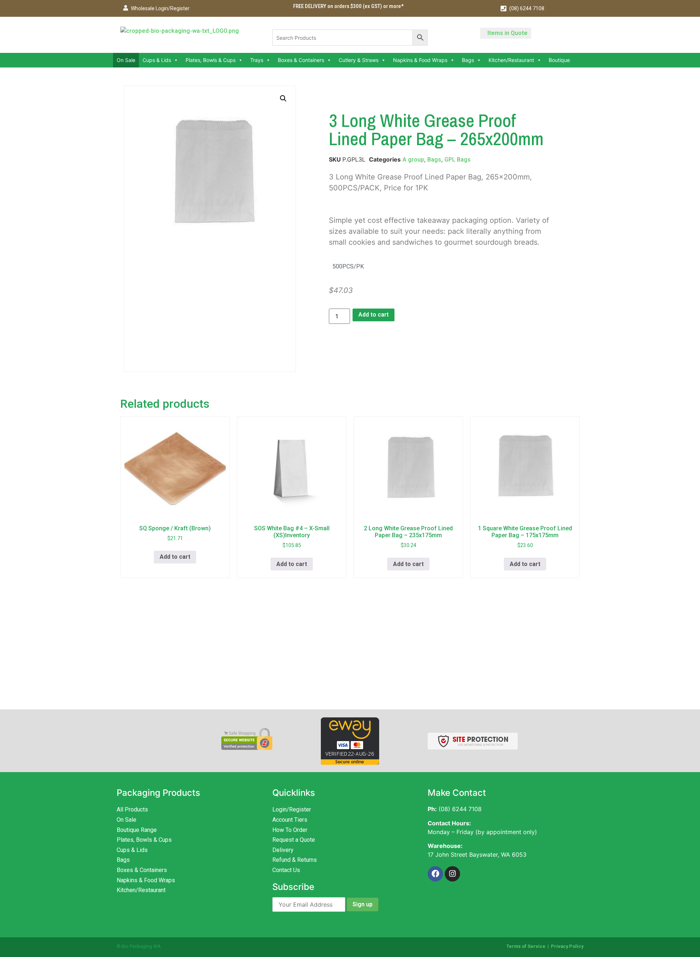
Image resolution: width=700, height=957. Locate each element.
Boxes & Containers (301, 60)
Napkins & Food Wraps (420, 60)
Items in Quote (507, 33)
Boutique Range (137, 829)
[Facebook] (435, 874)
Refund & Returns (294, 859)
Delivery (282, 849)
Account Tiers (289, 819)
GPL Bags (457, 159)
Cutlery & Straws (358, 60)
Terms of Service (525, 946)
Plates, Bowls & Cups (211, 60)
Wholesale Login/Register (160, 8)
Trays (256, 60)
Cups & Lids (157, 60)
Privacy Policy (567, 946)
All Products (132, 809)
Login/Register (291, 809)
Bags (468, 60)
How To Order (289, 829)
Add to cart (373, 314)
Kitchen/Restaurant (511, 60)
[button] (283, 98)
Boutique (559, 60)
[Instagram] (452, 874)
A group (413, 159)
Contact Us (286, 870)
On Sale (126, 60)
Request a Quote (293, 839)
